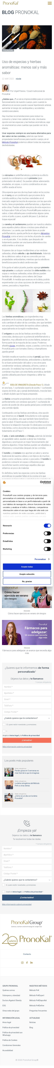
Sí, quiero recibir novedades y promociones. (21, 724)
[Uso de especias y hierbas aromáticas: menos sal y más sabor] (27, 37)
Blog (31, 1027)
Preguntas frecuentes (38, 1011)
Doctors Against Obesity (12, 1000)
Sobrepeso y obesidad (11, 995)
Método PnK (34, 990)
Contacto (27, 954)
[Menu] (49, 3)
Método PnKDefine (36, 1006)
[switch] (47, 533)
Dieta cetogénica (20, 768)
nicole (18, 79)
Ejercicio (27, 648)
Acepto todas (27, 567)
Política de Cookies (10, 1040)
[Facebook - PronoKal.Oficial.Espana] (27, 963)
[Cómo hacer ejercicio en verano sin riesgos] (27, 595)
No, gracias (27, 581)
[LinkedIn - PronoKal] (32, 963)
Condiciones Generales (12, 1045)
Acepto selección (26, 574)
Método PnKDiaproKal (38, 1000)
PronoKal (8, 50)
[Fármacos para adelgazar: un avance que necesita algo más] (27, 632)
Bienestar (27, 611)
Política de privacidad (31, 735)
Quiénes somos (9, 990)
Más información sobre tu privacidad (17, 747)
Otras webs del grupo (11, 1011)
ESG (4, 1006)
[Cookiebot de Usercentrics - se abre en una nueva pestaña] (40, 482)
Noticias (32, 1022)
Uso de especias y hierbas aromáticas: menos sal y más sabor (24, 67)
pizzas (12, 346)
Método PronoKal (10, 142)
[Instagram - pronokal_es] (22, 963)
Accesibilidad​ (8, 1050)
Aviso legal (14, 735)
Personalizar (40, 559)
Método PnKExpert (36, 995)
